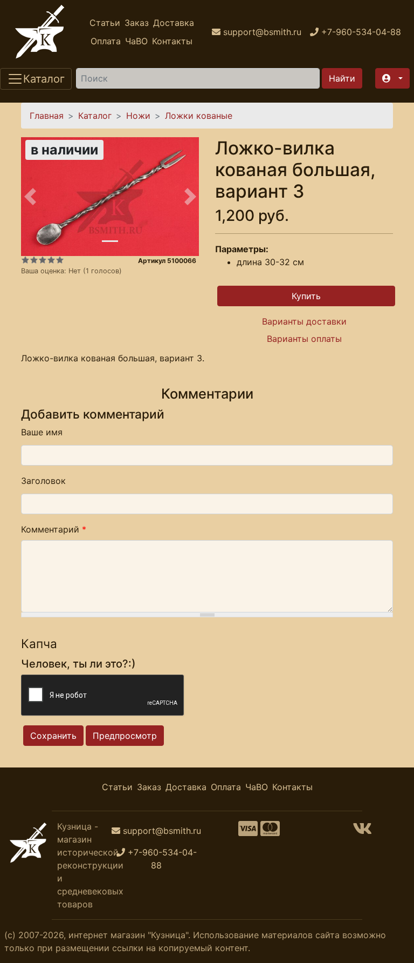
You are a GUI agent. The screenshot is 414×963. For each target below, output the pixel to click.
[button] (392, 78)
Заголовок (43, 480)
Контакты (172, 41)
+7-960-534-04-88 (162, 859)
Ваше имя (42, 432)
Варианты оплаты (304, 338)
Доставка (173, 22)
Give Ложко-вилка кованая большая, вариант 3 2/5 (34, 260)
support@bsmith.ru (162, 830)
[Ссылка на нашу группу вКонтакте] (362, 831)
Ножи (138, 115)
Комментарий (53, 529)
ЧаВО (136, 41)
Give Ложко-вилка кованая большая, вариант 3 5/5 (60, 260)
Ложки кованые (198, 115)
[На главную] (40, 32)
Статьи (104, 22)
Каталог (95, 115)
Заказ (137, 22)
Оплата (106, 41)
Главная (47, 115)
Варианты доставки (304, 321)
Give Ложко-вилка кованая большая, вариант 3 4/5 (51, 260)
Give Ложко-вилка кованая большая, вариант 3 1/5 (25, 260)
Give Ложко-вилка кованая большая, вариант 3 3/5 (42, 260)
